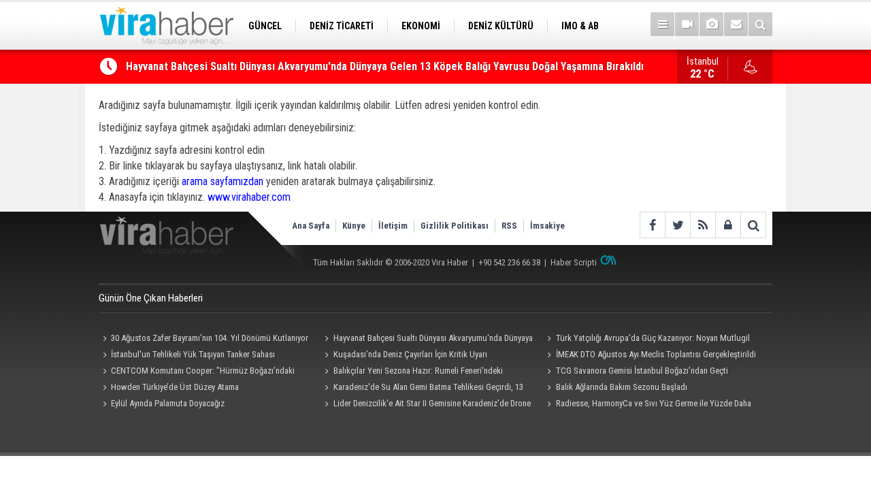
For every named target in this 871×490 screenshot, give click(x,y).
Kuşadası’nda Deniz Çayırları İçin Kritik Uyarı (410, 354)
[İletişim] (736, 24)
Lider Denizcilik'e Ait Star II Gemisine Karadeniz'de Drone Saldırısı (426, 405)
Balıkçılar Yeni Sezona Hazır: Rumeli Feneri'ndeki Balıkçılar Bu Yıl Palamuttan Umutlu (412, 372)
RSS (509, 225)
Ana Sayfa (310, 225)
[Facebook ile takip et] (652, 225)
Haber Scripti (573, 262)
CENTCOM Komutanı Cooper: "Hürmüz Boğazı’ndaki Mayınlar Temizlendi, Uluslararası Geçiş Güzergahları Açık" (201, 372)
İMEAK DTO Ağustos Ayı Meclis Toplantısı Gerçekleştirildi (656, 354)
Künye (353, 225)
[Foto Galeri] (711, 24)
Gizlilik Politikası (455, 225)
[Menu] (662, 24)
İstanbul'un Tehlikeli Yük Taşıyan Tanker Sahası (193, 354)
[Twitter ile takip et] (677, 225)
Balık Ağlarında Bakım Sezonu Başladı (621, 387)
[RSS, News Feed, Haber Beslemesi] (702, 225)
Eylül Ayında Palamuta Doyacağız (168, 403)
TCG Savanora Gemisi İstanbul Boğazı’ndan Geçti (642, 370)
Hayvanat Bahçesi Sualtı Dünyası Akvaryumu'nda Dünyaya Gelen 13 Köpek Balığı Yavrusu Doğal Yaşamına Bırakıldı (385, 60)
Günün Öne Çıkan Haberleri (151, 298)
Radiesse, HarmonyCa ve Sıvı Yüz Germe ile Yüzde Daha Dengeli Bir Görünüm (647, 405)
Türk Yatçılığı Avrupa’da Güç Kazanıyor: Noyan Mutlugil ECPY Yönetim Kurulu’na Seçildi (646, 339)
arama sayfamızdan (222, 181)
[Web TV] (687, 24)
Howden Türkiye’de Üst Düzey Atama (175, 387)
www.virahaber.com (249, 197)
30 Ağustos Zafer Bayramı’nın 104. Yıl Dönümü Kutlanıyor (209, 338)
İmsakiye (547, 225)
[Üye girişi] (727, 225)
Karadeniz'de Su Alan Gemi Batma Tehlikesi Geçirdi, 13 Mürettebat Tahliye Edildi (422, 388)
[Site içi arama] (760, 24)
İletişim (393, 225)
